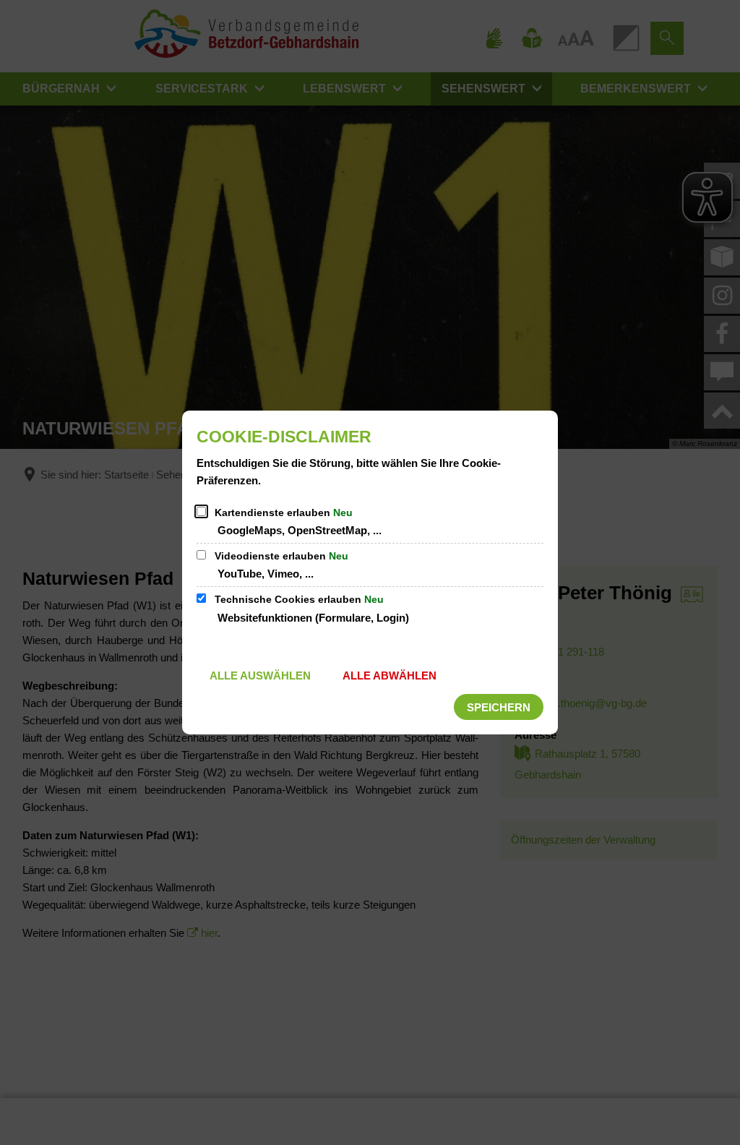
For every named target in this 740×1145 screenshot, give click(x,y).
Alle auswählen (260, 675)
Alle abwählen (389, 675)
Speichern (498, 707)
